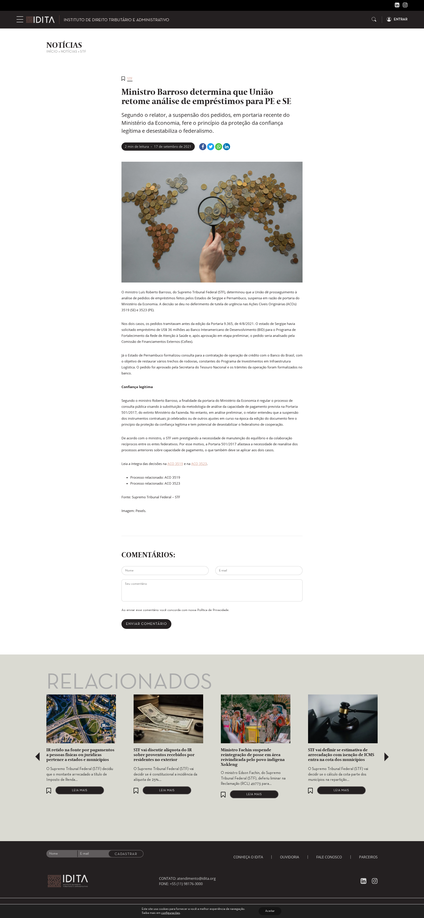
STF (83, 51)
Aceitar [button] (270, 911)
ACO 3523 (199, 463)
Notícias (69, 51)
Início (52, 51)
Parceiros (368, 857)
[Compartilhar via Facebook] (202, 147)
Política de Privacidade (213, 610)
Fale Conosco (329, 857)
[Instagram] (403, 6)
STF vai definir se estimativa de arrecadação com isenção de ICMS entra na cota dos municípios (341, 755)
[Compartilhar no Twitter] (210, 147)
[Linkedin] (395, 6)
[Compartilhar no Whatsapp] (218, 147)
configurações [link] (170, 913)
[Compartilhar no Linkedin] (226, 147)
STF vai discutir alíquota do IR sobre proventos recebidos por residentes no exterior (164, 755)
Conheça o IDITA (248, 857)
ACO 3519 (175, 463)
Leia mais (79, 790)
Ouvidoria (289, 857)
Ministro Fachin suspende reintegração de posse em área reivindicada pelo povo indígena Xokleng (253, 757)
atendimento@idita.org (196, 878)
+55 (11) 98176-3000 (186, 883)
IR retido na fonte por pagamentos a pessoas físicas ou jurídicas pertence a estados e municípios (80, 755)
